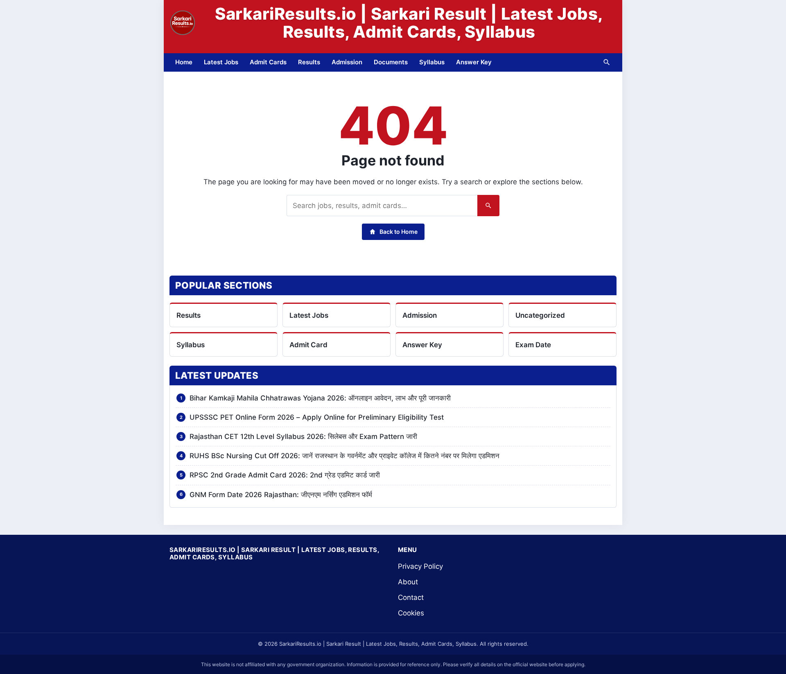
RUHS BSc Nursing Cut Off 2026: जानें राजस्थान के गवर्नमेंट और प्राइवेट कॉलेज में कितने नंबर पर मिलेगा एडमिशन (344, 456)
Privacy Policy (420, 566)
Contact (411, 597)
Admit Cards (268, 62)
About (408, 582)
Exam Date (533, 345)
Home (183, 62)
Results (309, 62)
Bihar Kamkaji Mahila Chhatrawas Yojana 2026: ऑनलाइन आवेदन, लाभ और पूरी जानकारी (320, 398)
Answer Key (474, 62)
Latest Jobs (221, 62)
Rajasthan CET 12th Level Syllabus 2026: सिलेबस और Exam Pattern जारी (303, 436)
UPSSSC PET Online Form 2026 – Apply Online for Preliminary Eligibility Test (317, 417)
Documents (391, 62)
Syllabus (432, 62)
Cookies (411, 613)
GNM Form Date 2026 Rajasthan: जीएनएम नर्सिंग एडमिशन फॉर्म (281, 495)
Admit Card (308, 345)
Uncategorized (540, 315)
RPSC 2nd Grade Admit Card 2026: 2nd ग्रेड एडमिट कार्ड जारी (285, 475)
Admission (347, 62)
